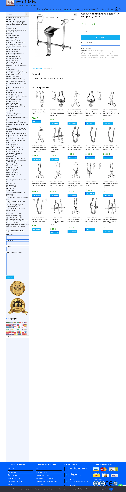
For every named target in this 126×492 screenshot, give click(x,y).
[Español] (15, 334)
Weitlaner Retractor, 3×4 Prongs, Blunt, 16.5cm (110, 185)
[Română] (20, 332)
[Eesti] (15, 325)
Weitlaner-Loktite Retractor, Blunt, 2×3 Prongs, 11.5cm (75, 185)
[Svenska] (18, 334)
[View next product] (118, 13)
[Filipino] (18, 325)
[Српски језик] (7, 334)
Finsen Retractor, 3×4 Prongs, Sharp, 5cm (93, 148)
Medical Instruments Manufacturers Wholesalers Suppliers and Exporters (100, 54)
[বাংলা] (15, 322)
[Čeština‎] (25, 322)
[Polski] (15, 332)
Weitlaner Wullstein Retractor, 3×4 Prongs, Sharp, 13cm (40, 149)
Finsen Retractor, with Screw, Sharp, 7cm (75, 148)
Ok (111, 489)
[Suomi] (20, 325)
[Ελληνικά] (7, 327)
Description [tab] (37, 69)
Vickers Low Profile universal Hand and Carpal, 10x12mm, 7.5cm (57, 222)
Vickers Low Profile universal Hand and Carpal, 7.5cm (110, 221)
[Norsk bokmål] (10, 332)
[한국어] (10, 329)
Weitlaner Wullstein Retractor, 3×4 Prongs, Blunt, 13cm (76, 113)
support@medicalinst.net (79, 482)
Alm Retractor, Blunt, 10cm (93, 184)
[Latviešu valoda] (15, 329)
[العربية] (10, 322)
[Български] (18, 322)
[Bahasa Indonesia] (15, 327)
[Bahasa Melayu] (23, 329)
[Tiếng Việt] (25, 334)
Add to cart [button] (36, 122)
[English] (12, 325)
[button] (75, 14)
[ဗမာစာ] (7, 332)
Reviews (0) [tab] (48, 69)
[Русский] (23, 332)
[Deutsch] (25, 325)
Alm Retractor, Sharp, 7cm (39, 113)
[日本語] (23, 327)
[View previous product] (114, 13)
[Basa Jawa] (25, 327)
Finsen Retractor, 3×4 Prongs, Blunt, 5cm (39, 220)
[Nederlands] (10, 325)
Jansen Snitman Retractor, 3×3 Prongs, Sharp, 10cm (58, 113)
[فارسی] (12, 332)
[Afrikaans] (7, 322)
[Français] (23, 325)
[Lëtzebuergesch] (20, 329)
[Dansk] (7, 325)
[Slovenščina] (12, 334)
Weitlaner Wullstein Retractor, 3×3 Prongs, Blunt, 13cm (111, 113)
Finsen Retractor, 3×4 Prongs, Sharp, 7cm (111, 148)
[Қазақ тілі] (7, 329)
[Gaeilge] (18, 327)
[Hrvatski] (23, 322)
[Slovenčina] (10, 334)
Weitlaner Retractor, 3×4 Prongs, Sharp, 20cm (57, 185)
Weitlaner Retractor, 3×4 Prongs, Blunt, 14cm (75, 221)
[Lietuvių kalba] (18, 329)
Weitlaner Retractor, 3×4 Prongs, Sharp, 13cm (39, 185)
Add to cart (100, 37)
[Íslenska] (12, 327)
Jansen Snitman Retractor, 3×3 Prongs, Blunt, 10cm (93, 113)
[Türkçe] (23, 334)
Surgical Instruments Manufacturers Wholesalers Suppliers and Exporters (99, 56)
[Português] (18, 332)
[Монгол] (25, 329)
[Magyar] (10, 327)
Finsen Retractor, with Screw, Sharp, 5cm (93, 220)
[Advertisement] (17, 400)
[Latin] (12, 329)
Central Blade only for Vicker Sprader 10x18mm (57, 149)
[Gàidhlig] (25, 332)
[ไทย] (20, 334)
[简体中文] (20, 322)
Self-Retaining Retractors (95, 50)
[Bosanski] (12, 322)
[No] (124, 489)
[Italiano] (20, 327)
